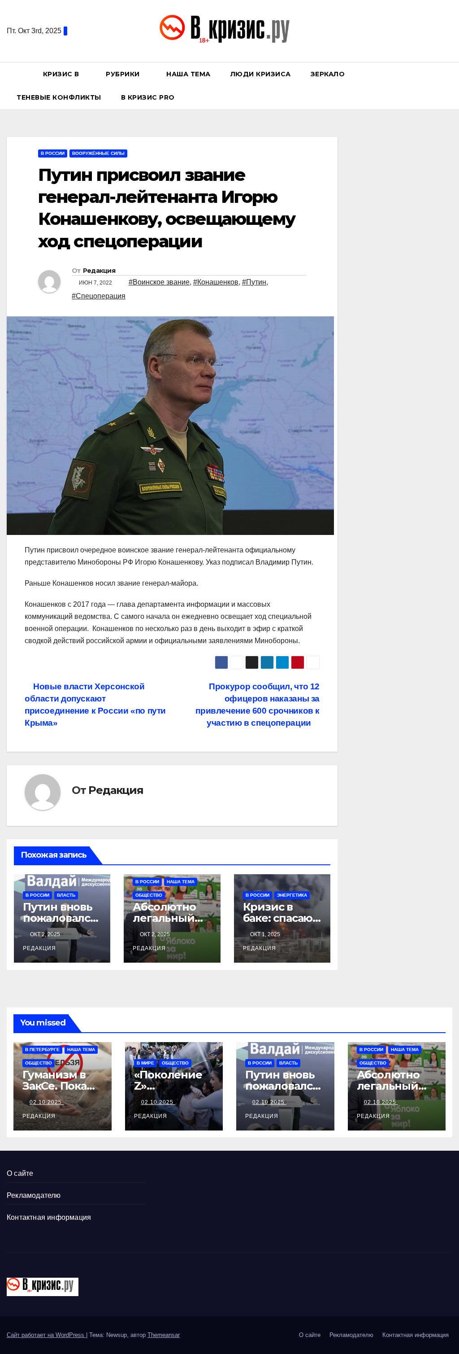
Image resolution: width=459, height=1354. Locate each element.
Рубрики (124, 74)
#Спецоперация (99, 296)
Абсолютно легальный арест (164, 918)
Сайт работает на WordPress (46, 1335)
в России (53, 153)
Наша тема (188, 74)
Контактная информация (49, 1217)
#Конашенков (215, 282)
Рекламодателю (34, 1195)
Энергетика (292, 895)
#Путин (254, 282)
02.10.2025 (47, 1102)
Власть (66, 895)
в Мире (145, 1062)
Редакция (99, 271)
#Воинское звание (159, 282)
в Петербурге (42, 1049)
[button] (449, 85)
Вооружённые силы (98, 153)
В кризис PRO (149, 97)
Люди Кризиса (260, 74)
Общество (148, 895)
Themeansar (163, 1335)
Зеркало (328, 74)
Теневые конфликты (59, 97)
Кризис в (62, 74)
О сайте (20, 1173)
